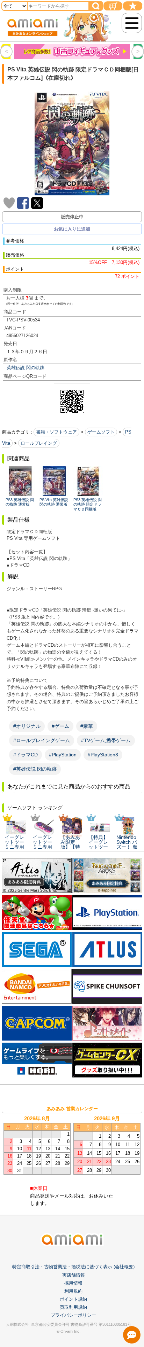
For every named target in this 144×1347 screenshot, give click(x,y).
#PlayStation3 (103, 754)
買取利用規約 (73, 1307)
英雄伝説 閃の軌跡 (25, 367)
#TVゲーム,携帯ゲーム (106, 740)
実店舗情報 (73, 1275)
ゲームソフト (101, 432)
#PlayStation (63, 754)
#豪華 (86, 726)
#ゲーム (60, 726)
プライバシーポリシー (73, 1315)
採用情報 (73, 1283)
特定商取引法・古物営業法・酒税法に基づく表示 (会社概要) (73, 1266)
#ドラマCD (25, 754)
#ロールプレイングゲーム (41, 740)
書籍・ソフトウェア (56, 432)
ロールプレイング (39, 443)
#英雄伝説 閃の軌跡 (35, 769)
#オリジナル (27, 726)
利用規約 (73, 1291)
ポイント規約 (73, 1299)
